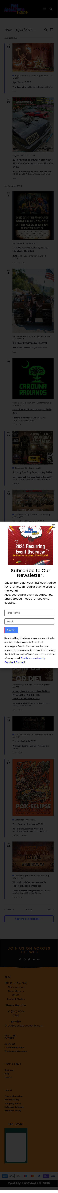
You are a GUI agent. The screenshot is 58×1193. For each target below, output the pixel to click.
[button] (53, 526)
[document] (29, 595)
